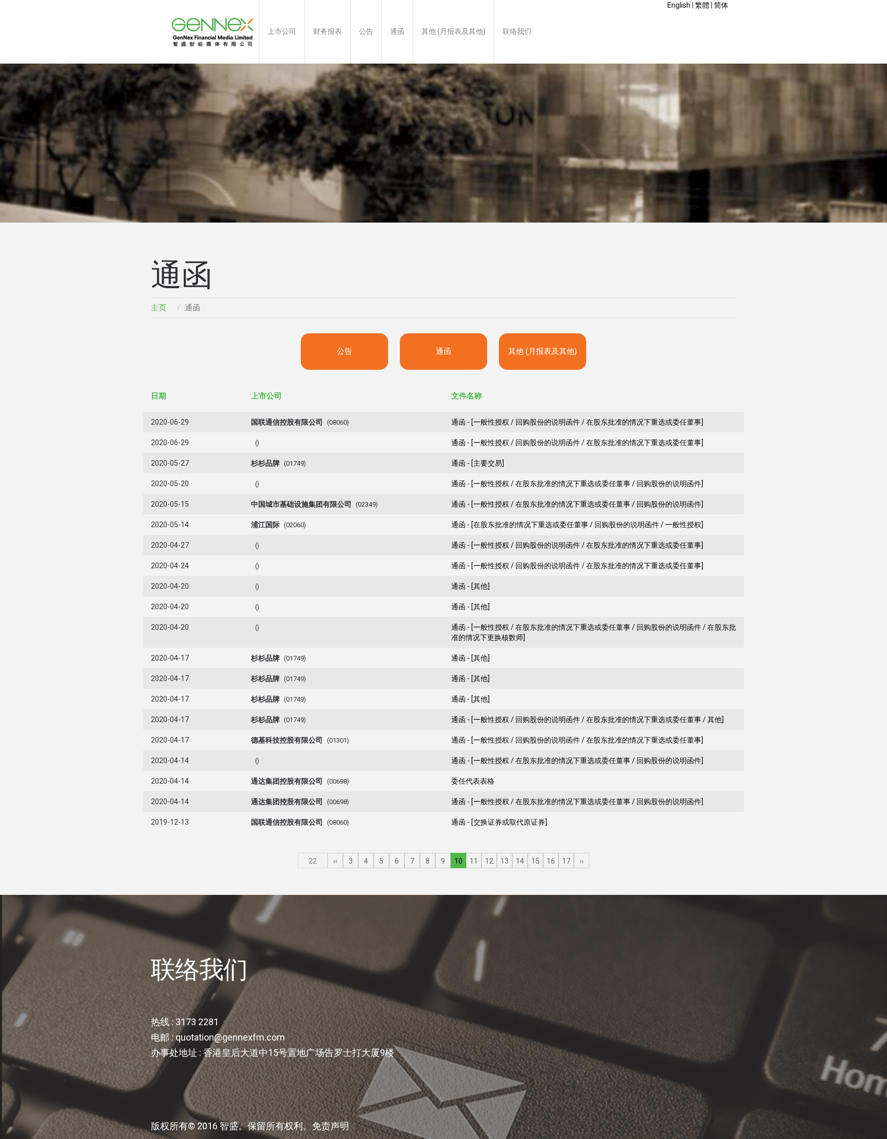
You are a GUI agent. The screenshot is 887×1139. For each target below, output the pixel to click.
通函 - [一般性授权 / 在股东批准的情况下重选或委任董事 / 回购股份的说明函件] (577, 483)
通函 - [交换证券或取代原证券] (499, 822)
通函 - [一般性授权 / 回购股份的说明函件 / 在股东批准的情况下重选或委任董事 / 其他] (587, 719)
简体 (721, 5)
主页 (212, 32)
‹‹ (335, 861)
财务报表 (327, 31)
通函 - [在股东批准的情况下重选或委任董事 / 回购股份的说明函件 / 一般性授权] (577, 525)
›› (582, 861)
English (678, 5)
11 (474, 861)
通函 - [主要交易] (477, 463)
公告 (366, 31)
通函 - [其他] (470, 586)
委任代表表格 (472, 781)
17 (566, 861)
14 (520, 861)
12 (489, 861)
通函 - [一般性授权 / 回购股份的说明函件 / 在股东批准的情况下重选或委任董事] (577, 422)
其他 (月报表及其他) (453, 31)
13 (504, 861)
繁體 (702, 5)
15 (535, 861)
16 (551, 861)
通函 (397, 31)
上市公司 (281, 31)
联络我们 (517, 31)
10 (458, 861)
